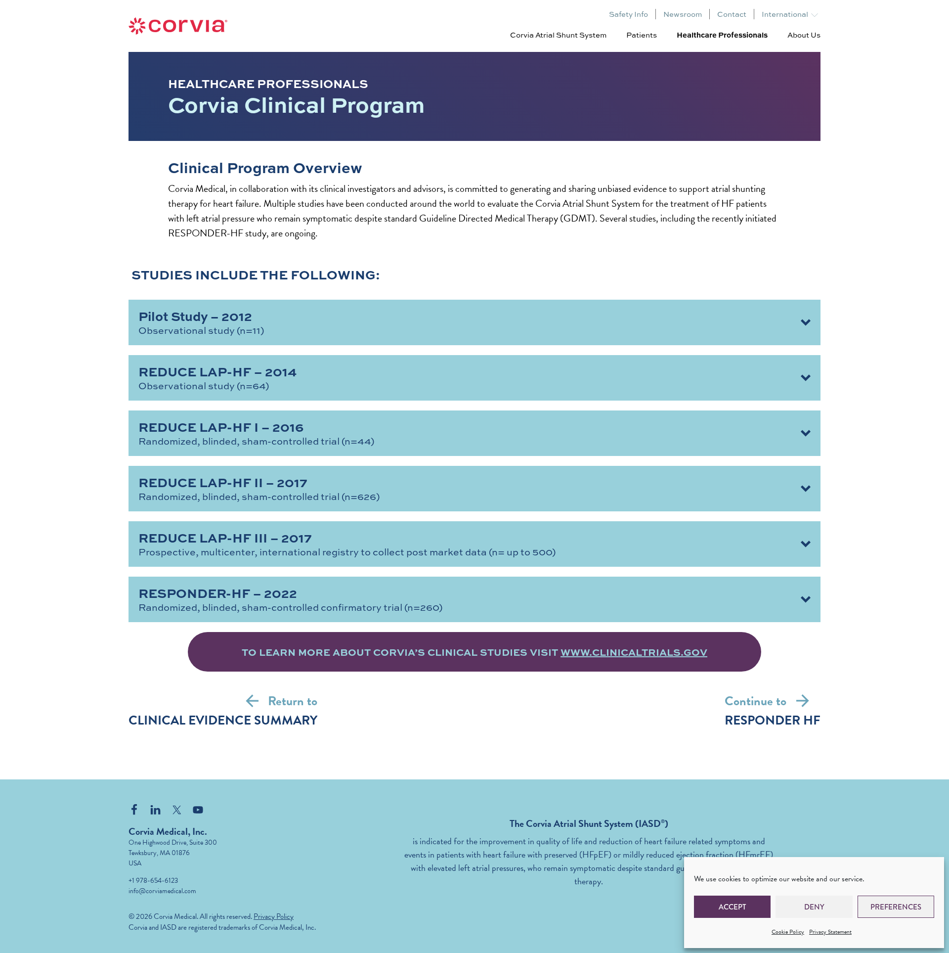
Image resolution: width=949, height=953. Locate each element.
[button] (474, 322)
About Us (803, 34)
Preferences (895, 907)
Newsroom (682, 14)
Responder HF (772, 720)
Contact (731, 14)
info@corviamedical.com (162, 891)
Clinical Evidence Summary (223, 720)
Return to (292, 701)
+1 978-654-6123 (153, 880)
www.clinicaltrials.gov (634, 651)
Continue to (755, 701)
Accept (732, 907)
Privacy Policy (274, 916)
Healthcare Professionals (722, 34)
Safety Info (628, 14)
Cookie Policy (788, 931)
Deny (814, 907)
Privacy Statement (830, 931)
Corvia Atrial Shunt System (558, 34)
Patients (641, 34)
